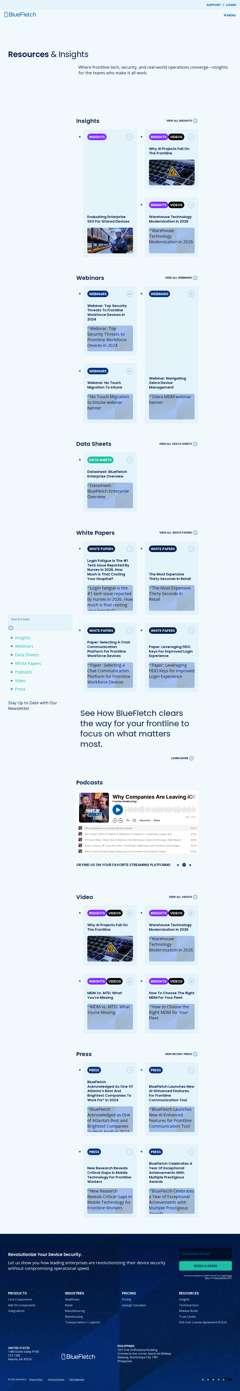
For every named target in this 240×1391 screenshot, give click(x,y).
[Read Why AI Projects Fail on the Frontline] (191, 137)
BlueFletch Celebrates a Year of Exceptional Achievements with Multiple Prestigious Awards (170, 1172)
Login (231, 5)
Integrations (16, 1311)
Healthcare (72, 1299)
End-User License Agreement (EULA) (203, 1322)
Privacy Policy (36, 1379)
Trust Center (187, 1317)
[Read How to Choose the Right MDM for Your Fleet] (191, 981)
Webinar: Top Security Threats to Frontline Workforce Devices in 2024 (107, 312)
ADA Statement (76, 1379)
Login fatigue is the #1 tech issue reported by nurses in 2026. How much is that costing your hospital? (108, 569)
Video (20, 680)
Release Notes (188, 1311)
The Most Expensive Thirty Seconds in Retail (170, 576)
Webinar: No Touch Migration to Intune (104, 385)
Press (20, 689)
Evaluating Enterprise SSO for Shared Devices (108, 219)
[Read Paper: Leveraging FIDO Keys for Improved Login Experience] (191, 630)
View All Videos (180, 897)
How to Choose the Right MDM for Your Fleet (171, 995)
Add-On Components (22, 1305)
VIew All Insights (179, 121)
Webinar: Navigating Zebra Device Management (167, 383)
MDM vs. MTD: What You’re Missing (104, 995)
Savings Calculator (134, 1305)
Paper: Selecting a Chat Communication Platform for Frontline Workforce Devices (108, 649)
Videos (176, 136)
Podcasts (23, 672)
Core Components (20, 1299)
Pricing (126, 1299)
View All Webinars (178, 278)
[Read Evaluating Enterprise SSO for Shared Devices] (130, 137)
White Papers (28, 663)
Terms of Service (56, 1379)
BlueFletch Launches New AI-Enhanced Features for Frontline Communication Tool (171, 1093)
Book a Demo (205, 1266)
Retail (68, 1305)
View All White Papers (175, 533)
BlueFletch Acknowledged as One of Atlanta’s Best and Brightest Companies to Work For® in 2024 (110, 1090)
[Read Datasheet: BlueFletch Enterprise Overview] (130, 460)
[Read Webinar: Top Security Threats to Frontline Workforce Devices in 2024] (130, 294)
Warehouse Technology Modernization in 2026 (170, 219)
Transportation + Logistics (82, 1322)
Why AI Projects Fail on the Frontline (169, 151)
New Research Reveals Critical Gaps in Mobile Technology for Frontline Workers (109, 1175)
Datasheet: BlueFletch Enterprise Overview (107, 474)
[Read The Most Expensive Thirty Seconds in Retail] (191, 549)
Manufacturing (75, 1311)
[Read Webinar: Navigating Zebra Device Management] (191, 294)
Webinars (24, 646)
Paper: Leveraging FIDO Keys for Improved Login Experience (171, 651)
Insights (23, 637)
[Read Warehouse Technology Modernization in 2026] (191, 205)
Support (214, 5)
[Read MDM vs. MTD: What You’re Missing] (130, 981)
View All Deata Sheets (175, 444)
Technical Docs (189, 1305)
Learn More (179, 758)
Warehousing (74, 1317)
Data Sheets (27, 655)
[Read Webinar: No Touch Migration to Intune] (130, 371)
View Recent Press (178, 1054)
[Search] (12, 627)
